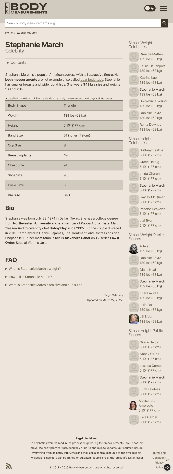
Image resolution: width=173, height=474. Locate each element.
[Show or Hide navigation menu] (163, 8)
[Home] (26, 8)
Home (9, 32)
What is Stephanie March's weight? (35, 269)
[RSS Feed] (9, 466)
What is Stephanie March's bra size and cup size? (45, 285)
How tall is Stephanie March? (30, 277)
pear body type (91, 79)
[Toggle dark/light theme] (150, 8)
